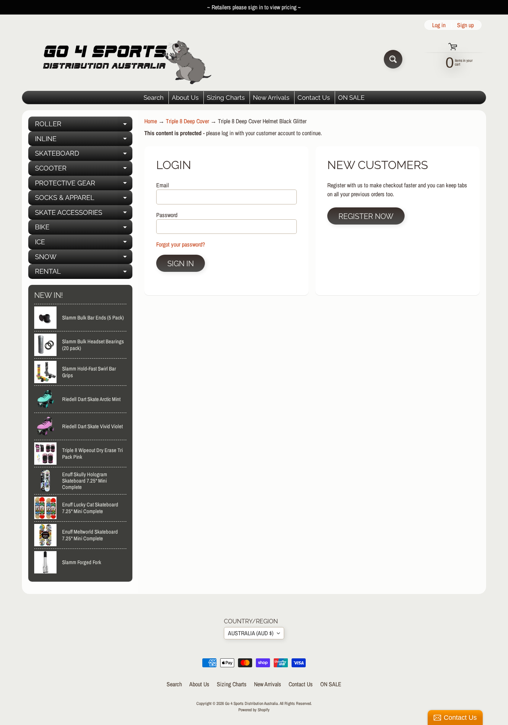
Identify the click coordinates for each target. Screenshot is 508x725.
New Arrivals (271, 97)
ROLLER (83, 125)
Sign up (465, 25)
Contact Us (314, 97)
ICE (83, 243)
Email (162, 185)
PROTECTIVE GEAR (83, 185)
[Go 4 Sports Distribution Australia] (121, 59)
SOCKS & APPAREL (83, 199)
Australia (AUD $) (250, 633)
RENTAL (83, 273)
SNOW (83, 258)
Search (154, 97)
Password (166, 215)
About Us (185, 97)
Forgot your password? (180, 244)
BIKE (83, 229)
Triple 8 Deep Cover (187, 121)
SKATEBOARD (83, 155)
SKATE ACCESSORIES (83, 214)
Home (150, 121)
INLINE (83, 140)
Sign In (180, 263)
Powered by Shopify (254, 709)
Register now (365, 216)
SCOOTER (83, 170)
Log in (439, 25)
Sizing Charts (226, 97)
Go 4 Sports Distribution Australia (251, 703)
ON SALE (351, 97)
